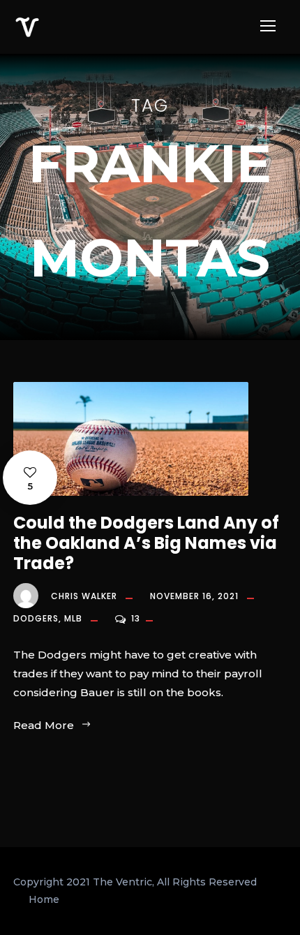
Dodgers (36, 618)
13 (137, 618)
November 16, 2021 (194, 596)
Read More (43, 725)
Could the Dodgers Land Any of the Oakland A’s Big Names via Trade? (146, 543)
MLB (73, 618)
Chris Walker (84, 596)
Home (44, 899)
